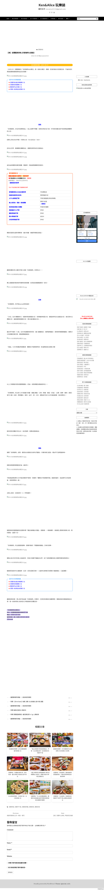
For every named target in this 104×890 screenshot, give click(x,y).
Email (9, 849)
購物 (67, 18)
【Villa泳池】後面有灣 (82, 404)
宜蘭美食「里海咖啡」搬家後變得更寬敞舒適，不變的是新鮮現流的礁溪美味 (62, 774)
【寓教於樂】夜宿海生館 (83, 393)
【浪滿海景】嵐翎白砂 (82, 398)
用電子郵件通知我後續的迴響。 (18, 863)
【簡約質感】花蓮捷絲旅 (83, 343)
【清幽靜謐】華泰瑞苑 (82, 387)
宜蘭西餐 (11, 807)
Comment (10, 830)
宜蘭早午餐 (18, 807)
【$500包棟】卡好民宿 (82, 335)
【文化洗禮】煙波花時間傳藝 (84, 372)
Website (9, 856)
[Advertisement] (52, 35)
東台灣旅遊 (15, 18)
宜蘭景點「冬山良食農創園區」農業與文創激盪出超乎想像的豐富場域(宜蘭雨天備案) (40, 798)
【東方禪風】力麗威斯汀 (83, 364)
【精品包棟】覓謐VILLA (83, 400)
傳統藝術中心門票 (14, 210)
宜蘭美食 (40, 49)
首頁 (8, 18)
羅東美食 (37, 807)
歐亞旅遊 (60, 18)
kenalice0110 (45, 56)
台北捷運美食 (44, 18)
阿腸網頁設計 (101, 889)
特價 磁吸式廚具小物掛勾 (18, 710)
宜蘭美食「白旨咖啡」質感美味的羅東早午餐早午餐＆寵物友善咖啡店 (62, 798)
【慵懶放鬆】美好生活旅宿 (83, 402)
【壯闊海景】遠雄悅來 (82, 339)
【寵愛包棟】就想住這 (82, 375)
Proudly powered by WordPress (44, 884)
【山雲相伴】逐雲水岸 (82, 331)
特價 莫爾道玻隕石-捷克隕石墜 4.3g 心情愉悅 (25, 714)
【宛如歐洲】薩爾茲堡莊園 (83, 333)
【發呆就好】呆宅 (81, 366)
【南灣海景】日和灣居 (82, 391)
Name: (9, 843)
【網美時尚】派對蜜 (81, 377)
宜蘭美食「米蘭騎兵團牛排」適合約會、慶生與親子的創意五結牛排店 (17, 774)
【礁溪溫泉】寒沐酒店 (82, 362)
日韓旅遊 (52, 18)
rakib (68, 884)
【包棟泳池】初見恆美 (82, 396)
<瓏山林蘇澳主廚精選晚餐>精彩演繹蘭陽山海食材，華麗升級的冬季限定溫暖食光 (40, 774)
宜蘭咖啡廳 (25, 807)
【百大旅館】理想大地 (82, 347)
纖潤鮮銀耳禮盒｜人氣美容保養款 (21, 697)
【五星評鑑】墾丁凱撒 (82, 385)
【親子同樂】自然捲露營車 (83, 370)
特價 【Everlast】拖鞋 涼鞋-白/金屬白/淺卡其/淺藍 (27, 701)
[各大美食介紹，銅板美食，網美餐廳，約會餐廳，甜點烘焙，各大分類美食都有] (17, 787)
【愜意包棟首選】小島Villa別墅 (85, 360)
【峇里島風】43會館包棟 (83, 368)
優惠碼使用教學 (14, 183)
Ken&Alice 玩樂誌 (52, 5)
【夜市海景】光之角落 (82, 337)
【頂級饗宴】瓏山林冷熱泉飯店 (84, 358)
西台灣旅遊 (24, 18)
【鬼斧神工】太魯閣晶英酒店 (84, 345)
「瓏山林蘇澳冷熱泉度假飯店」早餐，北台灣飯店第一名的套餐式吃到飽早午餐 (40, 751)
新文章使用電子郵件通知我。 (17, 867)
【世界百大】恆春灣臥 (82, 389)
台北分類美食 (33, 18)
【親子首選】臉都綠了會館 (83, 327)
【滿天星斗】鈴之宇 (81, 329)
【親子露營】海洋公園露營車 (84, 341)
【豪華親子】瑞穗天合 (82, 349)
